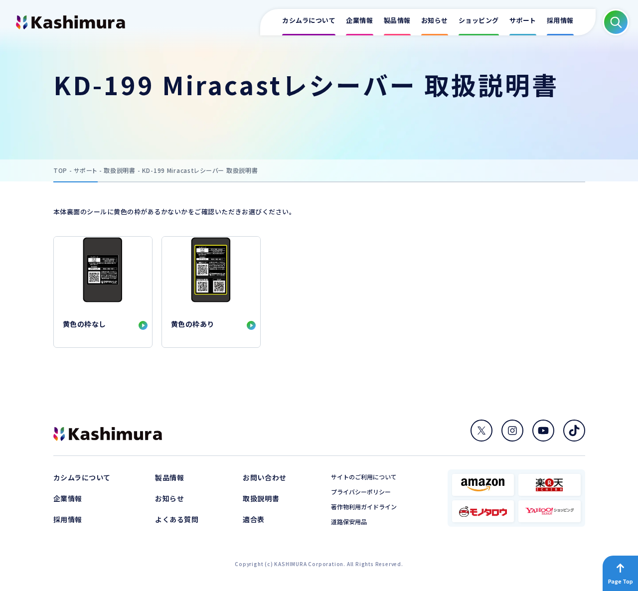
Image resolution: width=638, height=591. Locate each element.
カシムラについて (82, 477)
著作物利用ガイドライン (364, 507)
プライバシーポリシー (361, 492)
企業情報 (67, 498)
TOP (60, 170)
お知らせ (169, 498)
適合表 (254, 519)
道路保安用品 (349, 522)
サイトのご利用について (364, 477)
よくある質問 (176, 519)
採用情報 (67, 519)
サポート (85, 170)
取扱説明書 (120, 170)
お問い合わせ (264, 477)
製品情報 (169, 477)
